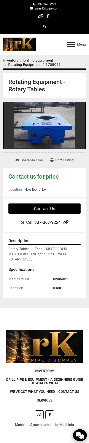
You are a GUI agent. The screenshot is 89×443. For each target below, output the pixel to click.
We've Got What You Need (32, 392)
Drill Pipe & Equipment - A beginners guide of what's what (44, 381)
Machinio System (28, 425)
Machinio (67, 425)
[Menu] (71, 44)
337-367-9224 (46, 4)
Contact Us (44, 208)
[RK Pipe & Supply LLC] (44, 346)
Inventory (44, 371)
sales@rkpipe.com (47, 8)
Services (44, 400)
